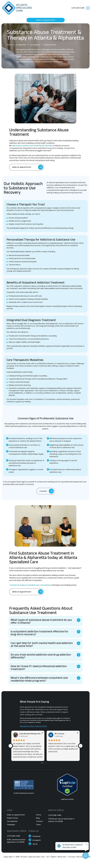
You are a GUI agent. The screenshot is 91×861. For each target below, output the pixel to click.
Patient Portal (12, 818)
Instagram (36, 840)
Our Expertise (21, 45)
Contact (43, 491)
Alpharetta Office (27, 726)
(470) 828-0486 (77, 8)
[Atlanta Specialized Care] (18, 8)
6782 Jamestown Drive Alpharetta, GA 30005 (16, 841)
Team (38, 825)
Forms (38, 815)
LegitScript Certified (67, 799)
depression (16, 145)
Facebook (36, 836)
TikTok (34, 844)
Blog (38, 818)
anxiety (25, 145)
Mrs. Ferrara (59, 734)
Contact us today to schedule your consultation (30, 585)
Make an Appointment (45, 20)
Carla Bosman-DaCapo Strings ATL (31, 734)
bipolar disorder (45, 145)
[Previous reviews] (10, 746)
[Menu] (88, 8)
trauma (32, 145)
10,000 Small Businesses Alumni (24, 793)
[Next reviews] (80, 746)
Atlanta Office (41, 726)
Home (9, 45)
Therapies (11, 825)
